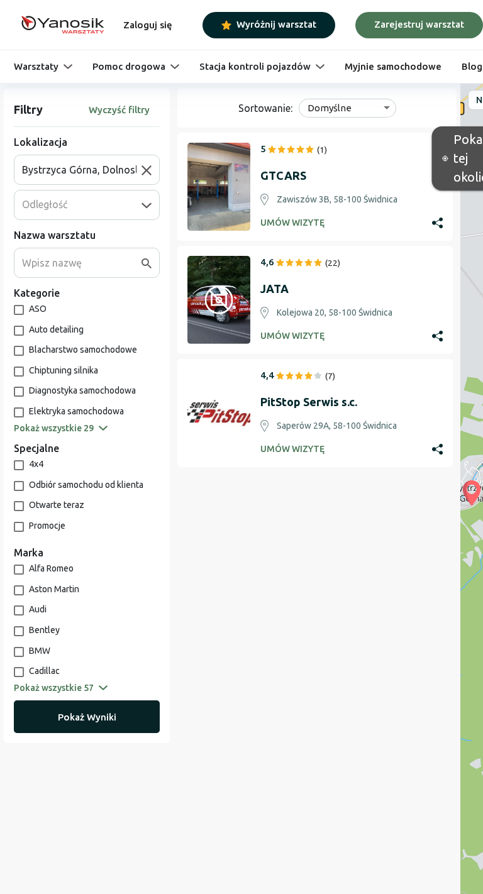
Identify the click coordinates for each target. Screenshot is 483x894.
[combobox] (82, 169)
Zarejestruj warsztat (419, 24)
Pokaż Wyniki (87, 717)
